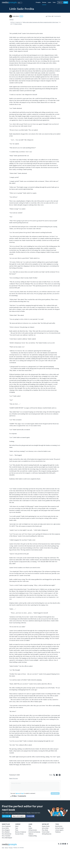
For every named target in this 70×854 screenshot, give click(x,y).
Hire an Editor (5, 828)
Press (16, 830)
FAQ (3, 847)
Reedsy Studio (45, 826)
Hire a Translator (6, 835)
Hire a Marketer (6, 832)
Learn (49, 2)
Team (16, 828)
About (16, 826)
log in (22, 793)
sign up (17, 793)
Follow (21, 16)
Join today (6, 816)
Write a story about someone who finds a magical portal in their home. (41, 22)
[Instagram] (61, 844)
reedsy (9, 2)
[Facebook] (65, 844)
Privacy (11, 847)
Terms (6, 847)
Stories (44, 2)
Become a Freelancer (20, 832)
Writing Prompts (59, 828)
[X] (58, 844)
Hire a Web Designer (7, 837)
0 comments (57, 16)
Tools (54, 2)
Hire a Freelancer (6, 826)
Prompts (38, 2)
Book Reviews (58, 826)
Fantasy (11, 19)
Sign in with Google (18, 816)
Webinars (31, 834)
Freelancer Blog (33, 835)
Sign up (60, 2)
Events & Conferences (34, 832)
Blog (30, 826)
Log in (65, 2)
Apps (19, 2)
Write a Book (45, 828)
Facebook (29, 816)
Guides (30, 828)
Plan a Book (45, 830)
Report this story (13, 778)
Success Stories (19, 834)
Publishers (58, 832)
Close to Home (18, 24)
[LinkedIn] (63, 844)
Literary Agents (59, 830)
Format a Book (45, 832)
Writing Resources (46, 834)
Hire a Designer (6, 830)
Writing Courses (33, 830)
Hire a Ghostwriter (6, 834)
